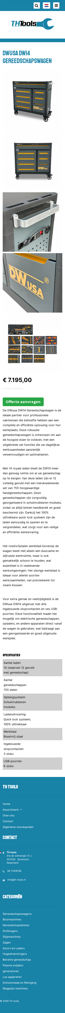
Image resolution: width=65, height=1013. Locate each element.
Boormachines (12, 919)
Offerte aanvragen (23, 401)
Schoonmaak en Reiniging (19, 982)
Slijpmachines (12, 936)
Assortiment (11, 809)
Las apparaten (12, 977)
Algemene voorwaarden (18, 827)
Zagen (7, 942)
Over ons (8, 815)
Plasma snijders (13, 965)
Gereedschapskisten (16, 925)
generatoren (11, 971)
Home (6, 804)
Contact (8, 821)
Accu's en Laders (14, 948)
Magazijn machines (15, 988)
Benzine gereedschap (17, 959)
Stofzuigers (10, 931)
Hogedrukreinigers (15, 954)
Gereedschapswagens (17, 914)
